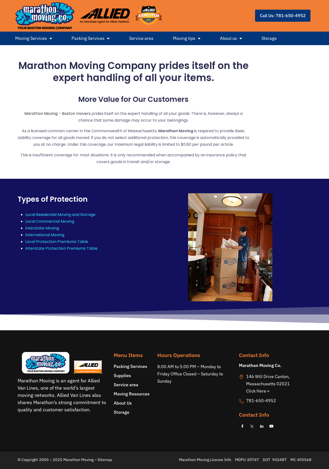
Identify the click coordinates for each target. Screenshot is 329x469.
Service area (141, 38)
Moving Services (31, 38)
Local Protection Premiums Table (56, 241)
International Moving (44, 235)
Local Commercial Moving (49, 221)
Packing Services (88, 38)
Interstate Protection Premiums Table (61, 248)
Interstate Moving (42, 228)
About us (228, 38)
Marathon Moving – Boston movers (57, 113)
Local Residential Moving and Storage (60, 214)
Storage (269, 38)
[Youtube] (271, 426)
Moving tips (184, 38)
